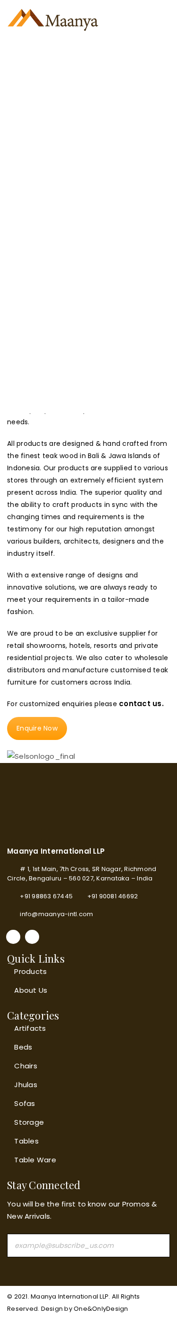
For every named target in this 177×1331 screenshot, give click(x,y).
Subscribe (158, 1245)
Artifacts (30, 1028)
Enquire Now (37, 728)
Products (30, 971)
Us (42, 990)
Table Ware (35, 1160)
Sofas (24, 1103)
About (25, 990)
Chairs (25, 1066)
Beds (23, 1047)
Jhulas (25, 1085)
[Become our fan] (13, 937)
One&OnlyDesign (101, 1308)
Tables (26, 1141)
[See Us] (32, 937)
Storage (29, 1122)
